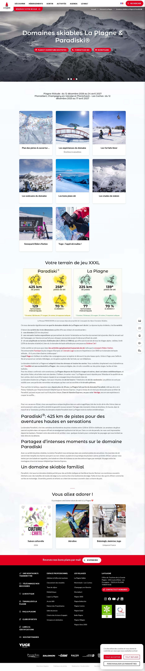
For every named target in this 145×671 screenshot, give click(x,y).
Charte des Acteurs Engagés (57, 615)
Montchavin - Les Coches (83, 583)
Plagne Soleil (78, 611)
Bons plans (103, 50)
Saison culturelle (36, 541)
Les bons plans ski (67, 196)
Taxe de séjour (52, 587)
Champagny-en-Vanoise (82, 587)
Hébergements (36, 4)
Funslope (37, 351)
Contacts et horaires (116, 590)
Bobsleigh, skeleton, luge (109, 541)
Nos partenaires (31, 637)
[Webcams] (139, 335)
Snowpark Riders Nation (36, 244)
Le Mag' (84, 4)
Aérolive (72, 541)
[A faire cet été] (139, 320)
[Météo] (139, 343)
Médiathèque (51, 592)
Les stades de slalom (109, 196)
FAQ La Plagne (29, 612)
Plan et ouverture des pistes (52, 50)
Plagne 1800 (78, 597)
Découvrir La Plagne (106, 9)
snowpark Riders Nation (103, 348)
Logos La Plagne (52, 597)
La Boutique (28, 594)
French (122, 3)
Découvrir (20, 4)
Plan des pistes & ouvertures (36, 148)
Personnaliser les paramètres (122, 664)
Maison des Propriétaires (55, 606)
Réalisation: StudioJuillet (80, 666)
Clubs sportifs (29, 619)
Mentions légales (42, 666)
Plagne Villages (79, 620)
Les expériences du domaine (72, 148)
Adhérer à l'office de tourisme (57, 578)
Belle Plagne (78, 615)
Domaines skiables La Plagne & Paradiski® (129, 9)
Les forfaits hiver (109, 148)
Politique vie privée (60, 666)
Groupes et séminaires (55, 620)
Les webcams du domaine (34, 196)
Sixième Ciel (91, 343)
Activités (61, 4)
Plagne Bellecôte (80, 601)
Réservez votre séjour (26, 9)
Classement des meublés (56, 583)
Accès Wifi (50, 601)
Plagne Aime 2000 (80, 625)
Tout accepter (112, 657)
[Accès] (139, 350)
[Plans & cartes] (139, 328)
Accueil (93, 9)
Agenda (73, 4)
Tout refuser (131, 657)
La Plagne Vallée (80, 578)
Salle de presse (52, 611)
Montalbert (78, 592)
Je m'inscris (92, 560)
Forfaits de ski (82, 50)
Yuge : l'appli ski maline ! (70, 244)
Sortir (50, 4)
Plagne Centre (79, 606)
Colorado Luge (68, 351)
